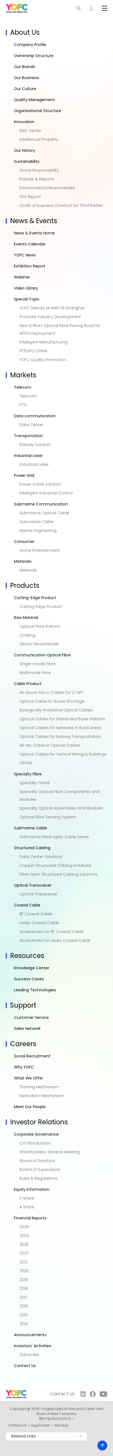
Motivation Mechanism (41, 1095)
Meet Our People (30, 1106)
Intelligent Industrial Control (46, 493)
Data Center (31, 424)
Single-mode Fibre (37, 664)
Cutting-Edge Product (35, 597)
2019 (23, 1279)
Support (23, 1005)
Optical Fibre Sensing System (47, 817)
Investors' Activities (32, 1346)
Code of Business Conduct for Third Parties (61, 205)
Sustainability (26, 161)
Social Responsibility (39, 170)
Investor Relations (39, 1122)
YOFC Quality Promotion (42, 359)
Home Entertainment (39, 550)
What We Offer (28, 1078)
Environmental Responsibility (47, 188)
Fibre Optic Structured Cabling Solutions (58, 874)
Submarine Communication (41, 504)
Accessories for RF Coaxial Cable (51, 931)
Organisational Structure (37, 110)
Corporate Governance (36, 1134)
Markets (23, 375)
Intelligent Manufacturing (43, 342)
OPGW (25, 763)
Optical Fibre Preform (40, 626)
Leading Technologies (35, 990)
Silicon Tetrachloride (39, 644)
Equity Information (31, 1189)
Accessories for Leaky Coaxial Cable (54, 940)
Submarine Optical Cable (44, 513)
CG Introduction (35, 1143)
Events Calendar (30, 244)
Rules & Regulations (38, 1178)
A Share (26, 1207)
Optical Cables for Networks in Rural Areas (60, 727)
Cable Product (27, 683)
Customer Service (31, 1017)
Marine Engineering (37, 530)
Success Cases (29, 979)
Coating (27, 635)
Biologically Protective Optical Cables (56, 710)
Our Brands (24, 66)
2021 (23, 1262)
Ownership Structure (33, 55)
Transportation (28, 436)
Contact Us (25, 1365)
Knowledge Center (31, 968)
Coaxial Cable (27, 905)
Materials (23, 561)
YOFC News (25, 255)
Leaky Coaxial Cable (39, 922)
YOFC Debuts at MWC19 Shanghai (51, 308)
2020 (24, 1271)
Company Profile (30, 44)
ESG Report (30, 196)
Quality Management (34, 99)
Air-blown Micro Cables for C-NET (51, 692)
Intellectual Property (38, 139)
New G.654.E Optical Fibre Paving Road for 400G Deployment (60, 329)
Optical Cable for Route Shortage (51, 701)
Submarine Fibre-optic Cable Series (54, 837)
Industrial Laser (28, 455)
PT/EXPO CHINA (33, 351)
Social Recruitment (32, 1056)
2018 (23, 1288)
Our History (24, 150)
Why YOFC (24, 1067)
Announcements (30, 1335)
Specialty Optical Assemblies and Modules (61, 808)
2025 (24, 1227)
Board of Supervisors (39, 1169)
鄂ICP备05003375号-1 (56, 1418)
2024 (24, 1235)
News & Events (33, 220)
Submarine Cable (36, 521)
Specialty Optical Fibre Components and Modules (59, 795)
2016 (23, 1306)
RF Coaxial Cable (35, 914)
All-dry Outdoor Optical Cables (49, 745)
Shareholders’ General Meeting (49, 1152)
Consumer (24, 541)
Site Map (61, 1425)
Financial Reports (30, 1218)
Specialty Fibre (28, 774)
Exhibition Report (30, 266)
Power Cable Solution (40, 484)
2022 (24, 1253)
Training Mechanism (39, 1087)
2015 (23, 1315)
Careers (23, 1043)
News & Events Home (34, 233)
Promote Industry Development (50, 317)
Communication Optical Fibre (42, 655)
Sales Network (27, 1028)
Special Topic (26, 299)
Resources (27, 955)
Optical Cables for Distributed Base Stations (62, 719)
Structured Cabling (32, 848)
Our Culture (25, 88)
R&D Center (30, 130)
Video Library (26, 288)
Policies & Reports (36, 179)
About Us (24, 32)
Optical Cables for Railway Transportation (60, 736)
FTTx (23, 405)
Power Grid (24, 475)
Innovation (24, 122)
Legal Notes (40, 1425)
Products (24, 585)
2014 (23, 1324)
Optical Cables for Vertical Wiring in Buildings (63, 754)
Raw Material (26, 617)
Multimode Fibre (35, 672)
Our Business (26, 77)
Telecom (22, 387)
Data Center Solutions (40, 856)
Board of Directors (37, 1160)
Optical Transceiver (33, 885)
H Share (26, 1198)
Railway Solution (35, 444)
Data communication (35, 416)
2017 (23, 1297)
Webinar (22, 277)
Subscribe (29, 1354)
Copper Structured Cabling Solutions (55, 865)
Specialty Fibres (34, 783)
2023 (24, 1244)
